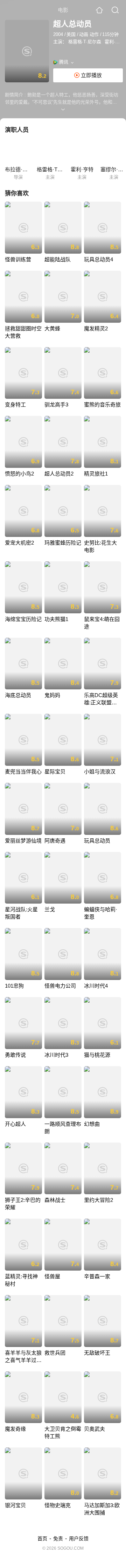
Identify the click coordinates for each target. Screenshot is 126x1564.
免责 (58, 1538)
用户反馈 (79, 1538)
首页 (42, 1538)
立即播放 (90, 75)
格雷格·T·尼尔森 (84, 41)
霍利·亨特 (114, 41)
